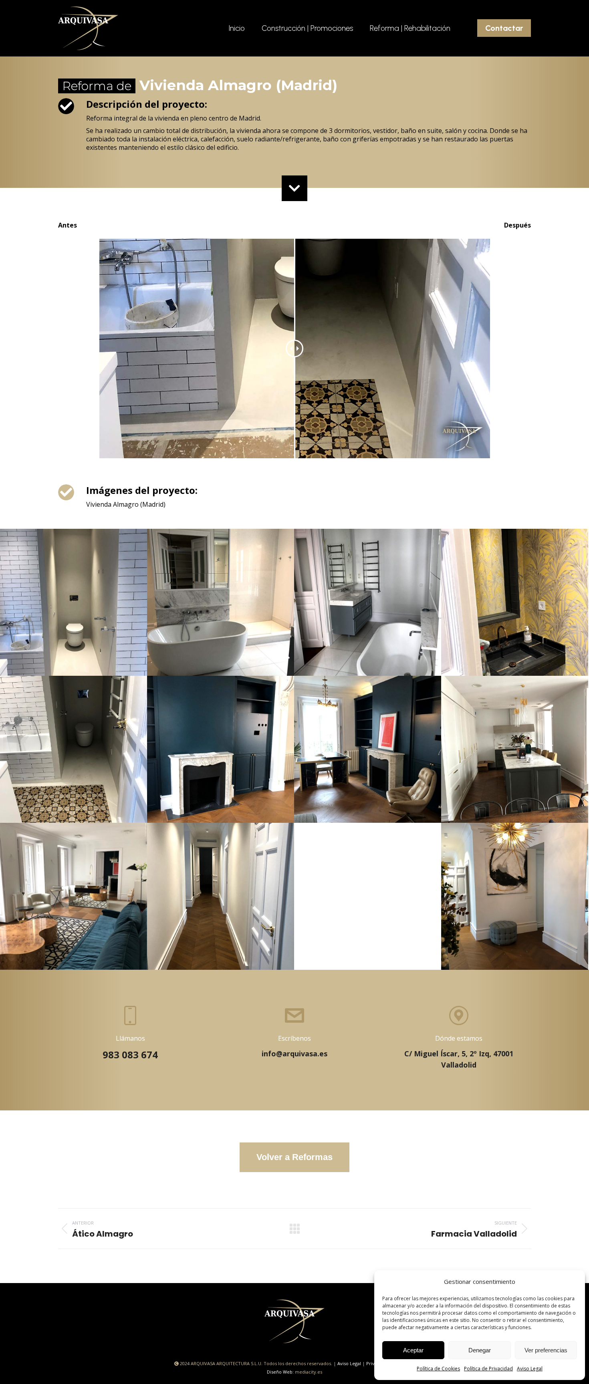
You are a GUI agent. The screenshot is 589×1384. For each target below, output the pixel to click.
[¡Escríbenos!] (294, 1032)
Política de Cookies (438, 1368)
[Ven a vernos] (459, 1038)
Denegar (479, 1350)
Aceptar (413, 1350)
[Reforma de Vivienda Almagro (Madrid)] (73, 602)
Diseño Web (279, 1372)
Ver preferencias (545, 1350)
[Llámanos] (130, 1034)
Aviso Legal (530, 1368)
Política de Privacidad (488, 1368)
